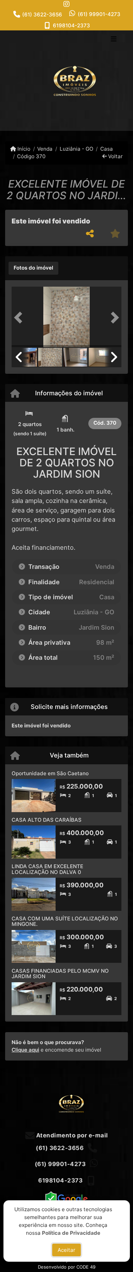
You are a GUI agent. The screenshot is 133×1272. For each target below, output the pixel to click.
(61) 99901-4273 (99, 14)
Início (23, 149)
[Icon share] (66, 4)
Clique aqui (25, 1050)
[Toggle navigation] (114, 39)
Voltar (115, 156)
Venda (45, 149)
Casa (106, 149)
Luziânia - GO (76, 149)
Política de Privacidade (71, 1232)
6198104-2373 (71, 25)
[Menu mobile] (66, 80)
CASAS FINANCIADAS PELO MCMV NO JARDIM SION (60, 974)
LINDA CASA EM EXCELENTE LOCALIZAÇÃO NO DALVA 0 (47, 869)
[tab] (33, 268)
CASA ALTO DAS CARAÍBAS (47, 820)
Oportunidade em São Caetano (50, 773)
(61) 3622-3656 (42, 14)
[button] (20, 317)
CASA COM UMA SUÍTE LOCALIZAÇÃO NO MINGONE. (65, 921)
